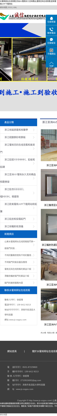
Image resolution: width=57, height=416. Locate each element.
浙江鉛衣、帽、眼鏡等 (13, 193)
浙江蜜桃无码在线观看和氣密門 (17, 148)
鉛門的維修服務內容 (14, 283)
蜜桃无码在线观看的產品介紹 (18, 269)
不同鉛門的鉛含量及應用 (16, 262)
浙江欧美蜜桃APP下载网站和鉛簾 (18, 208)
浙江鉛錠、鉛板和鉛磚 (17, 163)
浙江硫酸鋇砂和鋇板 (15, 137)
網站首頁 (12, 351)
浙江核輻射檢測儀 (14, 226)
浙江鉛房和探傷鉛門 (15, 219)
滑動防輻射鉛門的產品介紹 (17, 276)
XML (15, 7)
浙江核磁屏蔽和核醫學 (16, 130)
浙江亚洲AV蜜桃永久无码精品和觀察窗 (18, 178)
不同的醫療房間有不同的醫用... (19, 255)
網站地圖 (3, 7)
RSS (10, 7)
